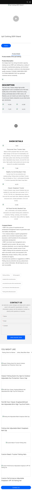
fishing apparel (16, 275)
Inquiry (6, 45)
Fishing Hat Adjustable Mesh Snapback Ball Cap (14, 429)
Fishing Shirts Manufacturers (9, 291)
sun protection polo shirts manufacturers (12, 283)
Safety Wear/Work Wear (23, 352)
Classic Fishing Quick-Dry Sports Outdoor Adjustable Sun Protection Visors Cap (15, 377)
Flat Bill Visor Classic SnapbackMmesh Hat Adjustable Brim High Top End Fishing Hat (15, 403)
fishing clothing (6, 275)
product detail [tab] (16, 54)
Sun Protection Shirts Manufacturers (11, 287)
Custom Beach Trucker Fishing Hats (13, 454)
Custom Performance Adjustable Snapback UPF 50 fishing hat (12, 479)
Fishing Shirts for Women (8, 352)
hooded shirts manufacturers (9, 279)
